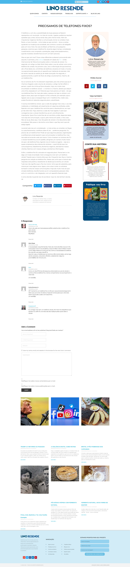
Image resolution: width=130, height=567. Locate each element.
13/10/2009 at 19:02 (33, 289)
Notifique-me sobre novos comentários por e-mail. (38, 381)
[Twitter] (101, 2)
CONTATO (45, 13)
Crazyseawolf (32, 306)
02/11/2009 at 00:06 (33, 307)
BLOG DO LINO (95, 13)
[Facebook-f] (30, 557)
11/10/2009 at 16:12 (33, 269)
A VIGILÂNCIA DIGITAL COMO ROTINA (63, 446)
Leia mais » (23, 459)
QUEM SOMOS (34, 13)
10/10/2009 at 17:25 (33, 226)
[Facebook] (105, 2)
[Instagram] (98, 2)
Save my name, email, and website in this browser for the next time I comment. (47, 350)
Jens (30, 267)
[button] (38, 185)
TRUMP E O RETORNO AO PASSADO (33, 446)
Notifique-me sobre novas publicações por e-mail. (38, 386)
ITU (60, 60)
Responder (31, 239)
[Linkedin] (103, 2)
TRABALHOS (69, 13)
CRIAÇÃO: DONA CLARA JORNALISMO (100, 565)
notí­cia (41, 60)
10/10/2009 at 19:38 (33, 245)
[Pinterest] (108, 2)
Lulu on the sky (33, 224)
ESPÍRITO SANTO (81, 13)
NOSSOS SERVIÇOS (56, 13)
